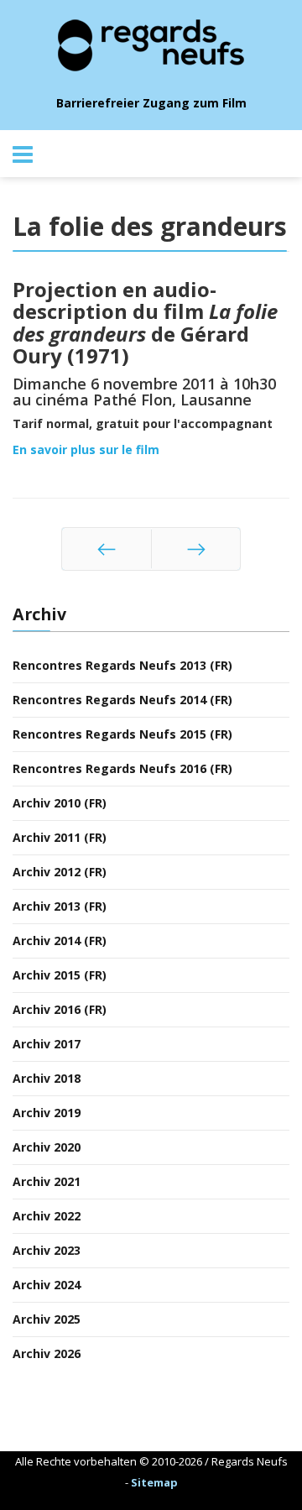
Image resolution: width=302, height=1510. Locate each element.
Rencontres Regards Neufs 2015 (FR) (122, 734)
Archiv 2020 (47, 1147)
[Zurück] (106, 549)
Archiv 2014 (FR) (60, 940)
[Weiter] (196, 549)
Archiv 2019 (47, 1113)
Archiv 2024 (47, 1285)
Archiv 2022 (47, 1216)
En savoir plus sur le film (86, 449)
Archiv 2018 (47, 1078)
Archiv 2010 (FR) (60, 803)
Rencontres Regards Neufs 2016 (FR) (122, 768)
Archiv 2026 (47, 1353)
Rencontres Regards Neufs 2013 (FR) (122, 665)
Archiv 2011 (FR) (60, 837)
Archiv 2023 (47, 1250)
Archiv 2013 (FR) (60, 906)
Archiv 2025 (47, 1319)
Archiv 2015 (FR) (60, 975)
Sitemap (154, 1482)
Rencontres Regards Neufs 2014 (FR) (122, 700)
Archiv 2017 (47, 1044)
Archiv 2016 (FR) (60, 1009)
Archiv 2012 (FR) (60, 872)
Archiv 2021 (47, 1181)
